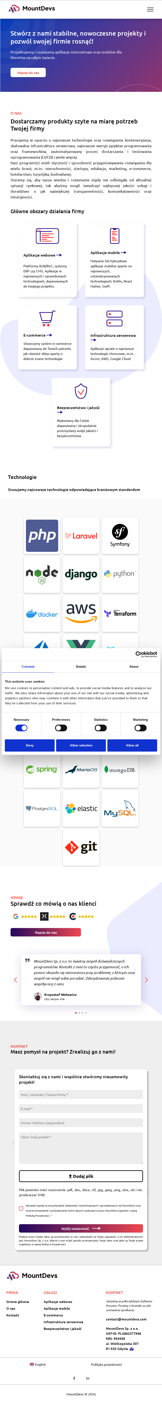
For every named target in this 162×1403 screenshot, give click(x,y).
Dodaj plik (83, 1176)
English (40, 1364)
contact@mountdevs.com (126, 1319)
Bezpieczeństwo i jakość (78, 407)
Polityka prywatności (106, 1364)
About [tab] (134, 666)
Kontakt (12, 1315)
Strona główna (17, 1301)
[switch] (61, 728)
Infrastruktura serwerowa (113, 335)
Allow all (132, 745)
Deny (30, 745)
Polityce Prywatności (54, 1244)
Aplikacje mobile (105, 252)
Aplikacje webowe (39, 255)
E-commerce (34, 335)
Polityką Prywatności (37, 1215)
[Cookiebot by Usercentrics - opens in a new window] (138, 654)
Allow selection (81, 745)
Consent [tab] (28, 666)
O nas (10, 1308)
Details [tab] (81, 666)
